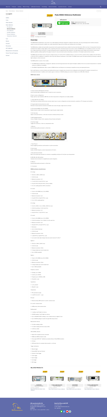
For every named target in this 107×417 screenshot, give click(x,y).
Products (14, 6)
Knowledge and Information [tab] (40, 36)
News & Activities (53, 6)
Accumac (8, 43)
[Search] (100, 6)
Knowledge (44, 6)
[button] (32, 34)
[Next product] (98, 11)
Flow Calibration (10, 30)
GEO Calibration (9, 48)
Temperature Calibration (12, 35)
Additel (7, 17)
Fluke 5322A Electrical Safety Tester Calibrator (38, 389)
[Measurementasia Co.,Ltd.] (53, 2)
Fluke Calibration (12, 10)
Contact (70, 6)
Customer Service (62, 6)
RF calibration (9, 27)
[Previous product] (100, 11)
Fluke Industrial (9, 22)
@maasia (59, 408)
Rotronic (7, 55)
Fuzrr (7, 38)
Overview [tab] (32, 36)
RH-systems (8, 46)
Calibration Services (35, 6)
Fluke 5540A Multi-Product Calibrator (91, 389)
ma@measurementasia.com (63, 406)
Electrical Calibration (19, 10)
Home (7, 10)
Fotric (7, 20)
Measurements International (12, 50)
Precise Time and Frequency (12, 53)
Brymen (7, 41)
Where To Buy (26, 6)
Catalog (19, 6)
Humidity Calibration (11, 32)
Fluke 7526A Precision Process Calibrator (57, 389)
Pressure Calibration (11, 34)
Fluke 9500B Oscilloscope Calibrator (74, 389)
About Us (8, 6)
